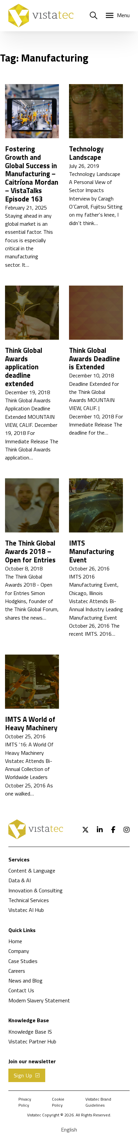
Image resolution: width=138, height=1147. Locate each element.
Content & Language (31, 870)
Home (15, 941)
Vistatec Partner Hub (32, 1041)
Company (18, 951)
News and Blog (25, 980)
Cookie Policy (58, 1102)
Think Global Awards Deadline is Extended (94, 358)
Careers (16, 971)
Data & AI (19, 880)
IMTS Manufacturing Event (91, 551)
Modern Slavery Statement (39, 1000)
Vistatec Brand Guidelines (98, 1102)
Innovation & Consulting (35, 890)
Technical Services (28, 900)
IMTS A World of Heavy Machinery (31, 723)
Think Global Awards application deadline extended (23, 367)
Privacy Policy (24, 1102)
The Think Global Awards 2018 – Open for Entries (30, 551)
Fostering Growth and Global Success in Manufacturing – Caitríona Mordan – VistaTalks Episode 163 (31, 174)
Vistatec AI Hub (26, 910)
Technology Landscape (86, 153)
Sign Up (23, 1075)
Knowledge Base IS (30, 1032)
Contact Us (21, 990)
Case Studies (23, 961)
